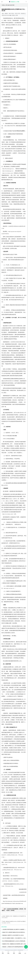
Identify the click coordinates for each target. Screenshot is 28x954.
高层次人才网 (4, 5)
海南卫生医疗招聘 (11, 5)
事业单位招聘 (20, 130)
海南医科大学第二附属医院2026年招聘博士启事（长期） (14, 944)
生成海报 (26, 946)
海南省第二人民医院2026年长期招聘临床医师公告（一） (14, 946)
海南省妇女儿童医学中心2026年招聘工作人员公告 (13, 935)
